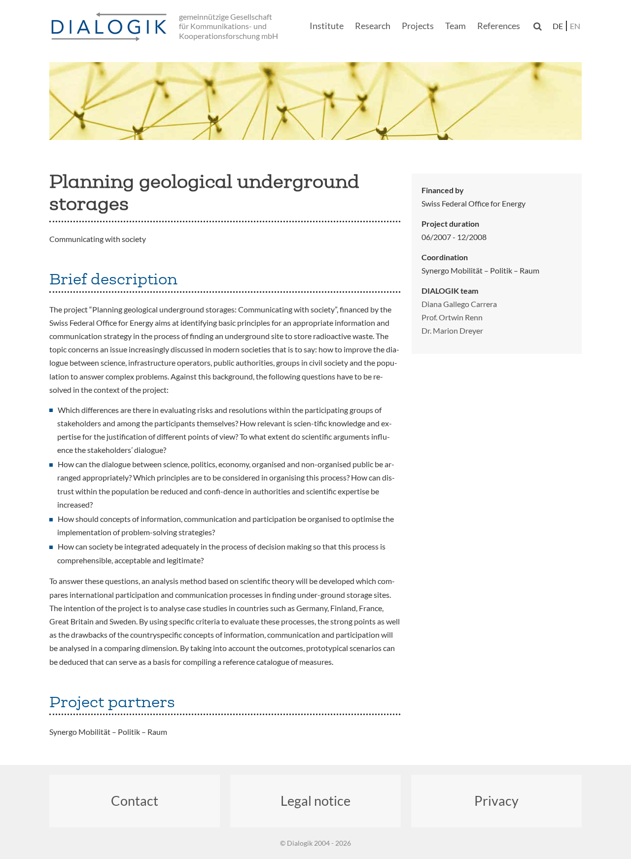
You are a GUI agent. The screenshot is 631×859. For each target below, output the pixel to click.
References (498, 25)
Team (455, 25)
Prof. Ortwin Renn (452, 317)
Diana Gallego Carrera (459, 304)
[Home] (111, 27)
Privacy (496, 800)
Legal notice (315, 800)
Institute (327, 25)
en (575, 26)
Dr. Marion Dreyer (452, 330)
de (558, 26)
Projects (418, 25)
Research (372, 25)
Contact (134, 800)
